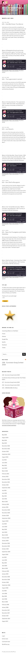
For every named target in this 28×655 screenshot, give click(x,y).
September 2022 (6, 454)
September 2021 (6, 487)
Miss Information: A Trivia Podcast (12, 9)
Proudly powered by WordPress (9, 651)
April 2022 (4, 468)
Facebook (4, 344)
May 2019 (4, 562)
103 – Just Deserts (7, 129)
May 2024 (4, 440)
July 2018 (4, 590)
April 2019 (4, 565)
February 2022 (5, 473)
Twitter (4, 347)
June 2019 (4, 560)
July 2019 (4, 557)
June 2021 (4, 493)
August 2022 (5, 457)
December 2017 (6, 610)
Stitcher (4, 336)
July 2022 (4, 459)
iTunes (3, 333)
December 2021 (6, 479)
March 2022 (5, 471)
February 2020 (5, 537)
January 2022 (5, 476)
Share (24, 68)
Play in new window (14, 70)
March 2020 (5, 535)
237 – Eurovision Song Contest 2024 (11, 382)
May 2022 (4, 465)
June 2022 (4, 462)
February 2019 (5, 571)
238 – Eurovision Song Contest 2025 (11, 375)
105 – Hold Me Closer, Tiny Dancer (12, 24)
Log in (3, 636)
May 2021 (4, 496)
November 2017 (6, 613)
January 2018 (5, 607)
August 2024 (5, 437)
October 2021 (5, 485)
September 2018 (6, 585)
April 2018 (4, 599)
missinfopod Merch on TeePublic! (10, 331)
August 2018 (5, 588)
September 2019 (6, 551)
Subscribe (19, 68)
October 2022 (5, 451)
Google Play (5, 339)
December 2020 (6, 510)
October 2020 (5, 515)
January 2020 (5, 540)
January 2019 (5, 574)
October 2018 (5, 582)
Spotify (4, 342)
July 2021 (4, 490)
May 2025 (4, 434)
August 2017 (5, 621)
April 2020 (4, 532)
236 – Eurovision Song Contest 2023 (11, 385)
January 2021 (5, 507)
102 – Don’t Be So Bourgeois (11, 182)
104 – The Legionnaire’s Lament (12, 79)
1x (10, 66)
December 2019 (6, 543)
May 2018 (4, 596)
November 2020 (6, 512)
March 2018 (5, 601)
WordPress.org (5, 644)
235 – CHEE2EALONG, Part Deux (10, 388)
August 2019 (5, 554)
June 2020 (4, 526)
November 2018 (6, 579)
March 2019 (5, 568)
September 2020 (6, 518)
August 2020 (5, 521)
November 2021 (6, 482)
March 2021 (5, 501)
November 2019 (6, 546)
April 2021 (4, 498)
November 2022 (6, 448)
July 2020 (4, 523)
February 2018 (5, 604)
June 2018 (4, 593)
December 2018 (6, 576)
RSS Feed (5, 359)
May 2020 (4, 529)
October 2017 (5, 615)
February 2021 (5, 504)
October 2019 (5, 549)
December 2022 (6, 446)
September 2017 (6, 618)
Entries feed (5, 638)
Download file (5, 70)
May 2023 (4, 443)
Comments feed (6, 641)
